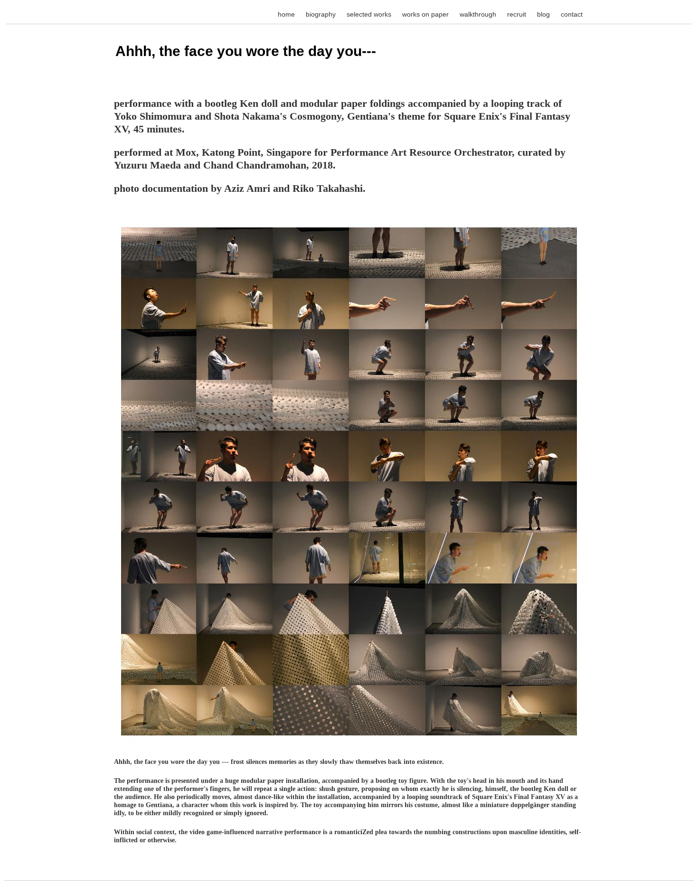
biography (321, 14)
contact (572, 14)
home (286, 14)
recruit (516, 14)
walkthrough (478, 14)
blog (543, 14)
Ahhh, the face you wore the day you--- (245, 51)
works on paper (425, 14)
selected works (369, 14)
